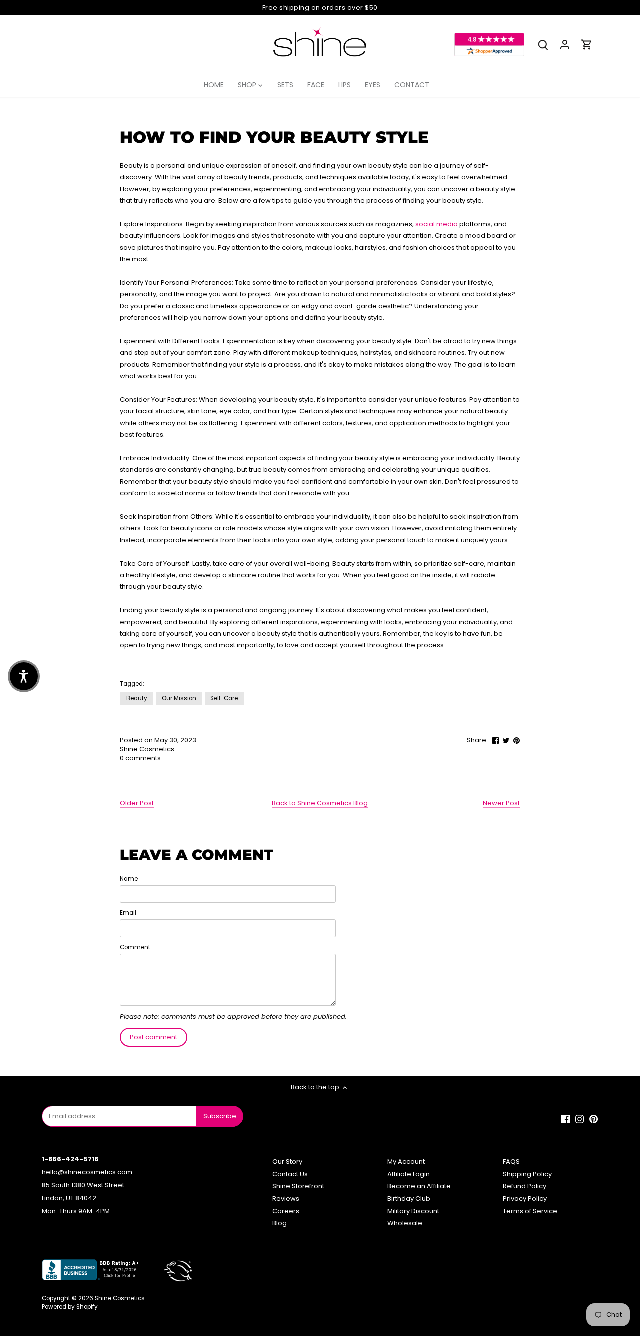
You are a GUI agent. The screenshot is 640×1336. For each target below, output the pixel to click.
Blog (279, 1223)
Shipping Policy (527, 1174)
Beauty (137, 698)
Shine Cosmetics (120, 1298)
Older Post (137, 803)
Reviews (286, 1198)
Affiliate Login (409, 1174)
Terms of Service (530, 1211)
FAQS (511, 1161)
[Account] (565, 44)
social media (437, 224)
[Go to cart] (587, 44)
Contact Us (290, 1174)
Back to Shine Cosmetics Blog (320, 803)
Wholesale (405, 1223)
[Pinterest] (594, 1118)
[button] (24, 676)
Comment (135, 947)
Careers (286, 1211)
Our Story (287, 1161)
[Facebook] (566, 1118)
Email (128, 912)
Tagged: (132, 683)
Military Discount (414, 1211)
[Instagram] (580, 1118)
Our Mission (179, 698)
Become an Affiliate (419, 1186)
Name (129, 878)
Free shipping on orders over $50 (320, 7)
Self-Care (224, 698)
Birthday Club (409, 1198)
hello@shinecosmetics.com (87, 1172)
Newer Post (501, 803)
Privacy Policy (525, 1198)
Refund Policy (524, 1186)
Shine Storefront (298, 1186)
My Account (406, 1161)
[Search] (543, 44)
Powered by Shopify (70, 1307)
